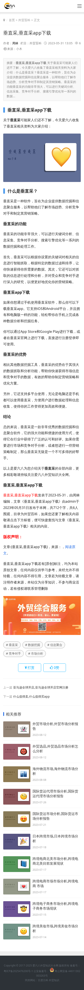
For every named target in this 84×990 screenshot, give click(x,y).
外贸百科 (24, 20)
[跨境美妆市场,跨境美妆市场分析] (16, 931)
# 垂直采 (12, 645)
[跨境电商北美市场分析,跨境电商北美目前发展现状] (16, 864)
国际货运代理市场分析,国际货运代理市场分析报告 (55, 793)
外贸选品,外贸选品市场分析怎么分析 (55, 748)
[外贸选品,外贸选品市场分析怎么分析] (16, 752)
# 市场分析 (35, 653)
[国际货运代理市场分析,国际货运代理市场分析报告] (16, 797)
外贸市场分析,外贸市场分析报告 (55, 726)
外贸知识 (54, 980)
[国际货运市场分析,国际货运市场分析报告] (16, 819)
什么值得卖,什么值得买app (31, 696)
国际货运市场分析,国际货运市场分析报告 (55, 816)
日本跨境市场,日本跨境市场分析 (55, 838)
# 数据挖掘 (32, 645)
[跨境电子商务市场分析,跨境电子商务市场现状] (16, 909)
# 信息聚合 (54, 645)
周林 (15, 43)
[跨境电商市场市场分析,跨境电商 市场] (16, 886)
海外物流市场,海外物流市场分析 (55, 771)
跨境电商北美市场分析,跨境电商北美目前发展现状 (55, 861)
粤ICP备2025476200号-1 (18, 971)
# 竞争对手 (13, 653)
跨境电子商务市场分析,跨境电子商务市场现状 (55, 906)
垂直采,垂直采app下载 (27, 32)
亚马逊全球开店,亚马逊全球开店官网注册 (40, 687)
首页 (12, 20)
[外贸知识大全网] (9, 7)
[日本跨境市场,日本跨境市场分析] (16, 842)
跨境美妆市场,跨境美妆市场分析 (55, 928)
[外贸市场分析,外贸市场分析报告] (16, 729)
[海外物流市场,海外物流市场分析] (16, 774)
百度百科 (43, 980)
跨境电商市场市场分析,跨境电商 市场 (55, 883)
